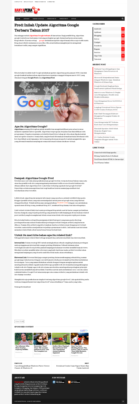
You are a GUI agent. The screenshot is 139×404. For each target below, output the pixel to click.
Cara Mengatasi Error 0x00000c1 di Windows (108, 102)
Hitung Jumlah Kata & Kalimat (106, 156)
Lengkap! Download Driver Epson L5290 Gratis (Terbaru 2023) (107, 108)
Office (73, 18)
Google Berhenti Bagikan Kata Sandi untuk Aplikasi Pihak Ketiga (108, 87)
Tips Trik (98, 56)
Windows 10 (51, 18)
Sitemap (27, 18)
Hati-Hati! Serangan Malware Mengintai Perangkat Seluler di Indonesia (106, 116)
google (42, 40)
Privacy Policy (28, 1)
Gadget (97, 42)
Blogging (97, 36)
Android (97, 29)
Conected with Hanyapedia (105, 153)
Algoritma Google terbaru (39, 36)
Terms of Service (40, 1)
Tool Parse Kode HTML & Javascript (109, 159)
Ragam (97, 49)
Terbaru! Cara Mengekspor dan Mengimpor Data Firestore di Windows (107, 71)
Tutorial (97, 59)
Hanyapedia (37, 401)
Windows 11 (64, 18)
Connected (51, 1)
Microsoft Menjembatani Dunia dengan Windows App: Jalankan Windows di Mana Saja (107, 79)
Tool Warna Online (101, 163)
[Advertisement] (52, 59)
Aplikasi (97, 32)
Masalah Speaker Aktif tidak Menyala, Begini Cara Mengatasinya (106, 131)
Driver (96, 39)
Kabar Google (38, 18)
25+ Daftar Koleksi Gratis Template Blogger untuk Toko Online (106, 139)
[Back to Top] (123, 401)
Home (18, 18)
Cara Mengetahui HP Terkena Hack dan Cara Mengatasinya (106, 123)
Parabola (98, 46)
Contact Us (18, 1)
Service (97, 52)
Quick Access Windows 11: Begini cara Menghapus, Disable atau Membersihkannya (107, 94)
